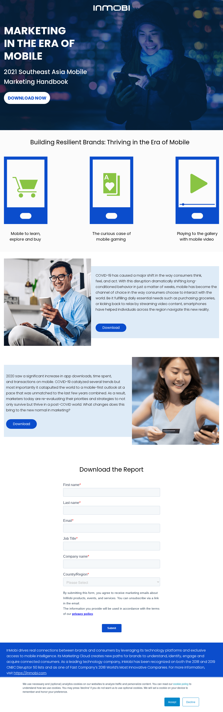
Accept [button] (172, 702)
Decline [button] (190, 702)
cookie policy (181, 684)
